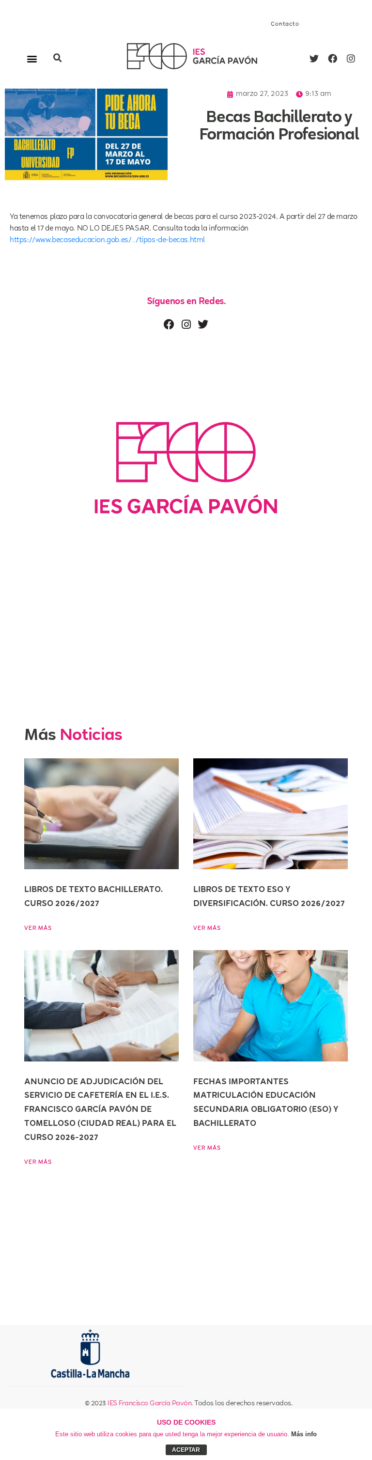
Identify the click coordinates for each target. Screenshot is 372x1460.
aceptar (186, 1449)
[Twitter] (314, 58)
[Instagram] (350, 58)
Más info (304, 1434)
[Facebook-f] (332, 58)
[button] (32, 58)
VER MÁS (38, 928)
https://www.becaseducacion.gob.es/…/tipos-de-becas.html (107, 240)
